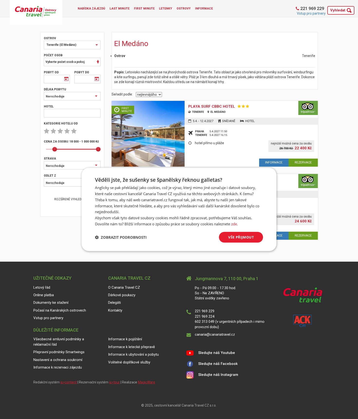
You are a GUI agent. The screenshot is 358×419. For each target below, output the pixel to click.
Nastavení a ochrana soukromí (57, 360)
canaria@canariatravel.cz (215, 334)
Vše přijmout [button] (241, 237)
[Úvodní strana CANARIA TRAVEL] (36, 12)
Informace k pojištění (125, 339)
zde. (234, 223)
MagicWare (146, 382)
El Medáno (218, 112)
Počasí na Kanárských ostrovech (59, 310)
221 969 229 (311, 8)
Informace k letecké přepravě (131, 347)
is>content (68, 382)
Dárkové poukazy (121, 295)
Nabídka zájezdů (91, 8)
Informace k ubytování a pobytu (133, 354)
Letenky (165, 8)
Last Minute (120, 8)
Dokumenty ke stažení (50, 302)
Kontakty (115, 310)
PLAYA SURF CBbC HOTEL (211, 107)
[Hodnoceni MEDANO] (308, 181)
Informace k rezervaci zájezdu (57, 367)
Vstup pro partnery (311, 13)
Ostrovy (184, 8)
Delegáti (114, 302)
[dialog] (179, 209)
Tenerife (197, 112)
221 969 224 (204, 316)
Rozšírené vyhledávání (72, 199)
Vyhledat (337, 10)
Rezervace (303, 162)
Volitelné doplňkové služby (129, 362)
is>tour (114, 382)
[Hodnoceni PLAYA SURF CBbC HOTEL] (308, 108)
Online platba (43, 295)
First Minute (144, 8)
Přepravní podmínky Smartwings (59, 352)
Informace (204, 8)
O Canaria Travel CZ (124, 287)
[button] (121, 237)
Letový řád (41, 287)
